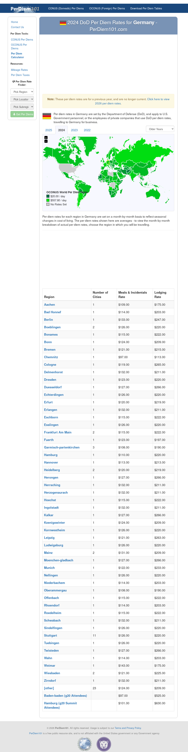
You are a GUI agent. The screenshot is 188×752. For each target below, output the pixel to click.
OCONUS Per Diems (19, 46)
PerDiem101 (35, 733)
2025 (48, 130)
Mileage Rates (19, 70)
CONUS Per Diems (22, 39)
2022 (87, 130)
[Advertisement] (108, 65)
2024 (61, 130)
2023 (74, 130)
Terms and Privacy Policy (128, 728)
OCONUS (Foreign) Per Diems (107, 8)
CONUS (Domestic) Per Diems (66, 8)
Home (14, 22)
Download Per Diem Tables (146, 8)
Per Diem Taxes (20, 75)
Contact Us (17, 27)
